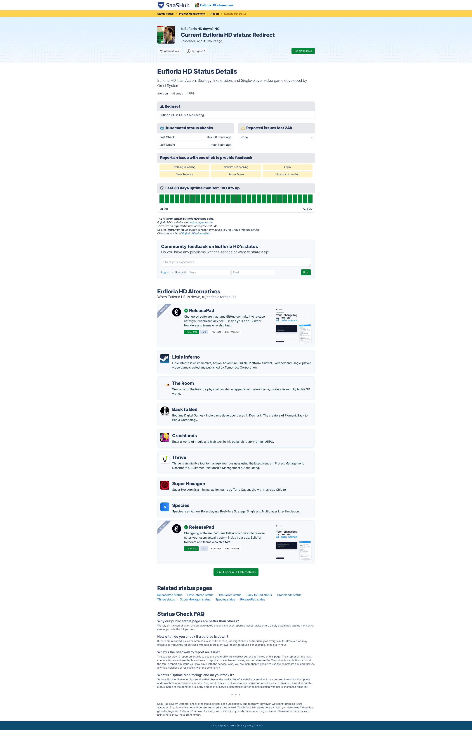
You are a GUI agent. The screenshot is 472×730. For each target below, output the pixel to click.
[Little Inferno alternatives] (164, 358)
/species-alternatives (174, 501)
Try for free (191, 331)
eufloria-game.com (201, 222)
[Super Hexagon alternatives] (164, 485)
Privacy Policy (245, 725)
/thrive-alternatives (173, 453)
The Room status (229, 595)
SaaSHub (231, 725)
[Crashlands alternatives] (164, 437)
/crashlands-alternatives (177, 431)
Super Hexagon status (195, 599)
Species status (225, 599)
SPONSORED (163, 309)
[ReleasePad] (176, 312)
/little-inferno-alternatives (177, 352)
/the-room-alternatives (176, 379)
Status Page (216, 725)
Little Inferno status (200, 595)
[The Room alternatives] (164, 384)
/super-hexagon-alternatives (179, 479)
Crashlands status (289, 595)
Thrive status (166, 599)
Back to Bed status (259, 595)
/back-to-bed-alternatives (178, 405)
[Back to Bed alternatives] (164, 411)
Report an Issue (303, 50)
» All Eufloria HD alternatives (236, 572)
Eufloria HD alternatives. (196, 233)
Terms (258, 725)
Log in (165, 272)
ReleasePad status (169, 595)
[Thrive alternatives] (164, 458)
